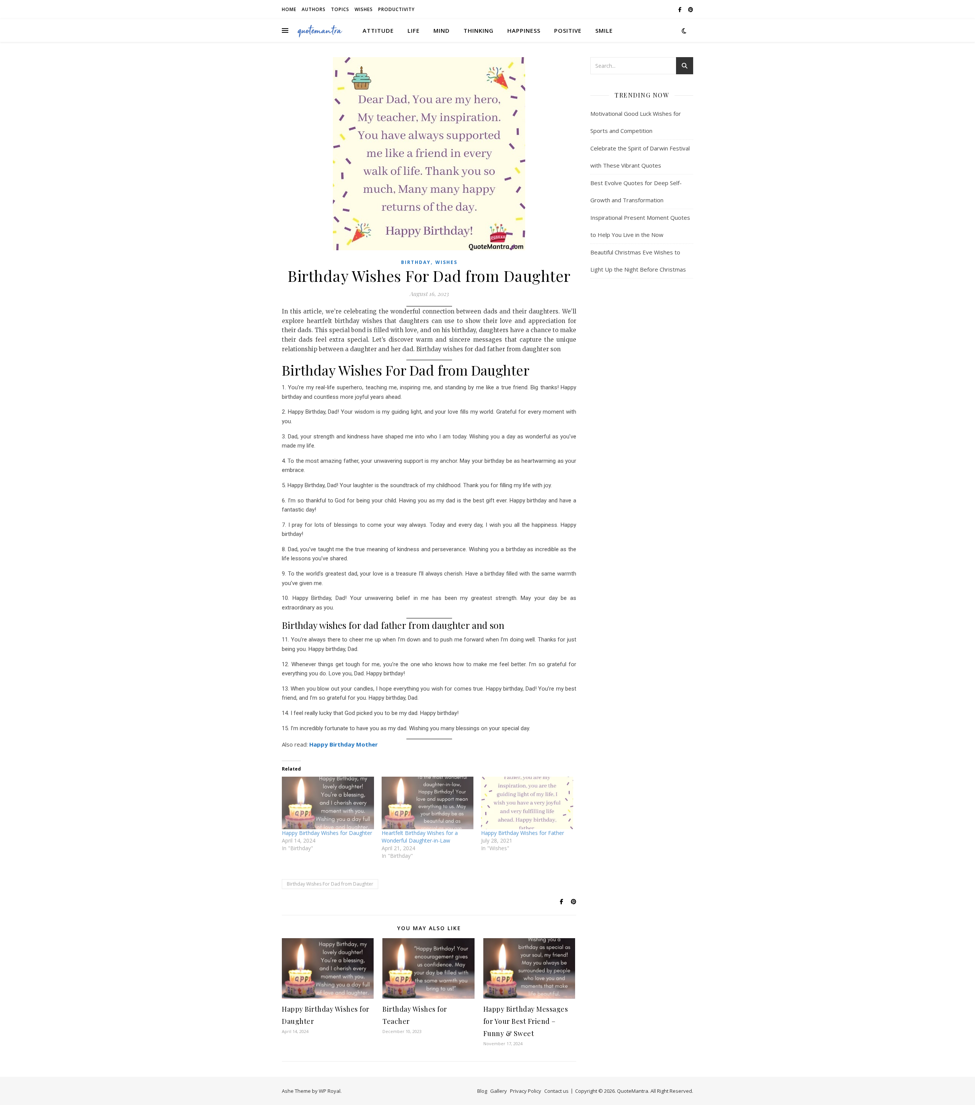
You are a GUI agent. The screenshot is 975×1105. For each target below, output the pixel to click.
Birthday (416, 262)
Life (414, 30)
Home (289, 9)
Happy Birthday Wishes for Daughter (327, 832)
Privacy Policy (525, 1090)
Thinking (479, 30)
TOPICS (340, 9)
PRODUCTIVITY (396, 9)
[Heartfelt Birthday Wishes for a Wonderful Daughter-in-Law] (428, 803)
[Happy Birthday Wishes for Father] (527, 803)
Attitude (378, 30)
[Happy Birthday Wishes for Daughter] (328, 803)
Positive (568, 30)
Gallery (498, 1090)
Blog (482, 1090)
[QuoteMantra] (320, 30)
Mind (441, 30)
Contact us (556, 1090)
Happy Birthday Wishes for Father (522, 832)
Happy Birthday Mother (343, 744)
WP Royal (329, 1090)
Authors (314, 9)
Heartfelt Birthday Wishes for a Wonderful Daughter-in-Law (420, 836)
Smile (604, 30)
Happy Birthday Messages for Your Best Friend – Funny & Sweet (525, 1021)
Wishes (364, 9)
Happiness (523, 30)
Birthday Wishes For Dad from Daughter (330, 884)
